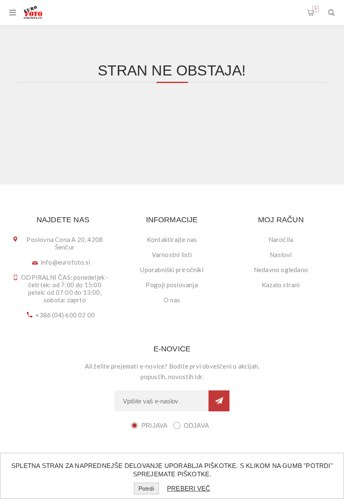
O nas (172, 300)
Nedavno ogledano (281, 269)
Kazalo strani (281, 284)
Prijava (154, 425)
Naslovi (281, 254)
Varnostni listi (172, 254)
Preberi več (188, 488)
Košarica (316, 9)
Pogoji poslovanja (172, 284)
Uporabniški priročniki (171, 269)
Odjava (196, 425)
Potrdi (146, 488)
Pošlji (218, 400)
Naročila (281, 239)
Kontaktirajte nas (172, 239)
